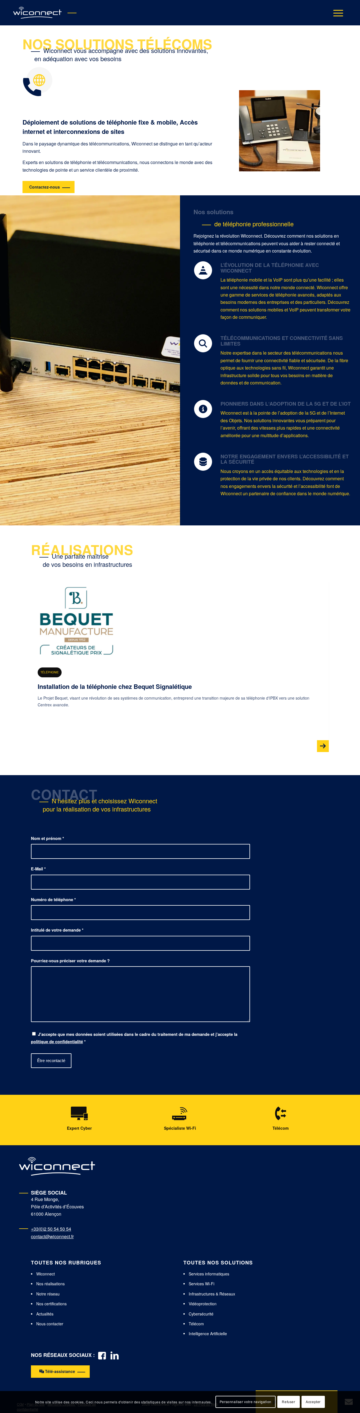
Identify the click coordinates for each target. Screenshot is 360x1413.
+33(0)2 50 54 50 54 (51, 1229)
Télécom (196, 1323)
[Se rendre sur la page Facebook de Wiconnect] (102, 1355)
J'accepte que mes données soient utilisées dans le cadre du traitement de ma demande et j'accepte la (134, 1038)
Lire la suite (180, 711)
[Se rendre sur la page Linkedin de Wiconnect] (115, 1355)
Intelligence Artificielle (208, 1333)
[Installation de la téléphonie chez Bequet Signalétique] (76, 621)
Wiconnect (45, 1274)
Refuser (288, 1401)
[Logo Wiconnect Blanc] (57, 1166)
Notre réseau (48, 1294)
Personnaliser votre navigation (245, 1401)
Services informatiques (209, 1274)
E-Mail (38, 869)
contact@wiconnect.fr (52, 1236)
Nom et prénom (47, 838)
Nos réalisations (50, 1283)
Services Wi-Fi (201, 1283)
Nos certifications (51, 1303)
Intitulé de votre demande (57, 930)
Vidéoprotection (203, 1303)
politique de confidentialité (57, 1041)
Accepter (313, 1401)
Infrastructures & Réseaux (212, 1294)
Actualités (44, 1314)
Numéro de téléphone (53, 899)
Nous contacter (49, 1323)
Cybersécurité (201, 1314)
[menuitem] (336, 12)
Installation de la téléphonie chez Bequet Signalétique (115, 686)
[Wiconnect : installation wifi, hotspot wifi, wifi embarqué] (37, 12)
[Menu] (336, 12)
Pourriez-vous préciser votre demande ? (70, 961)
